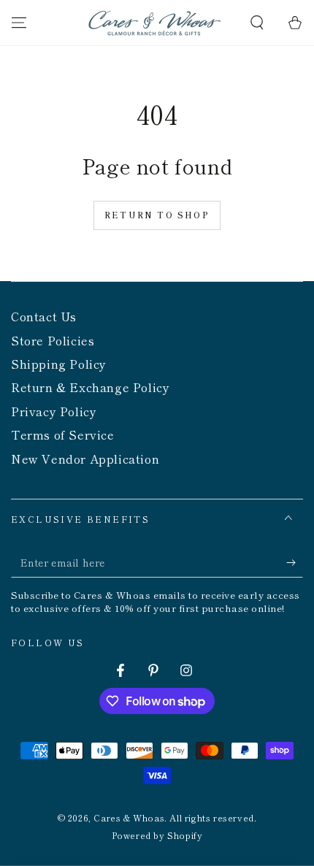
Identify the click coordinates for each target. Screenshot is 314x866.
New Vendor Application (85, 458)
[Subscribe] (294, 563)
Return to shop (157, 215)
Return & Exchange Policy (90, 387)
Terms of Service (63, 434)
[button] (257, 22)
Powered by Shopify (157, 835)
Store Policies (52, 340)
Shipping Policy (59, 363)
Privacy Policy (53, 411)
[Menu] (19, 22)
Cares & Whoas (128, 817)
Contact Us (44, 316)
